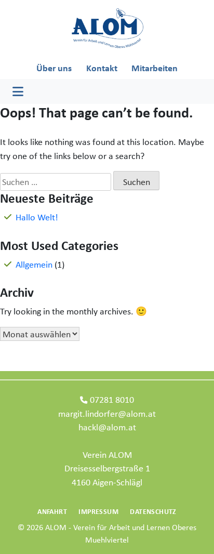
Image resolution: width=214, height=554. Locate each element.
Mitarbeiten (154, 68)
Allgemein (34, 264)
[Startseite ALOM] (107, 27)
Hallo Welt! (37, 217)
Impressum (98, 511)
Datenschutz (153, 511)
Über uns (54, 68)
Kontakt (101, 68)
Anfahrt (52, 511)
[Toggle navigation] (18, 91)
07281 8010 (112, 399)
